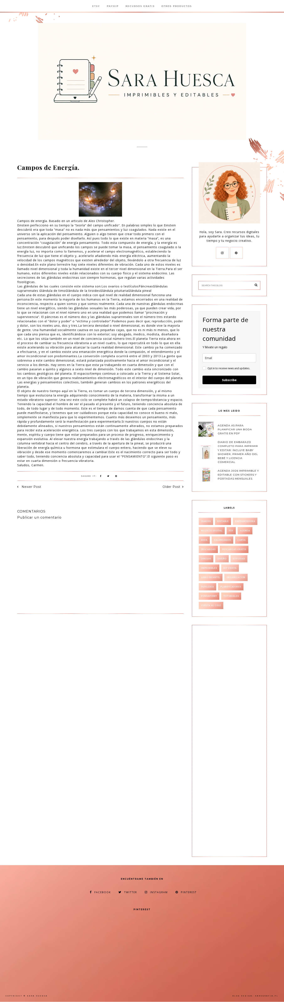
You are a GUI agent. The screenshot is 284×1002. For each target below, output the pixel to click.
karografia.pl (266, 996)
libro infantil (210, 577)
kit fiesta (230, 568)
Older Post (171, 487)
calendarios (222, 540)
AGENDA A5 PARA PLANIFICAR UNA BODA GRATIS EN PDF (235, 429)
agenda (245, 530)
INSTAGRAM (159, 892)
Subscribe (229, 380)
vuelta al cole (211, 605)
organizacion (236, 577)
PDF (231, 530)
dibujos (206, 558)
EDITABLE (223, 521)
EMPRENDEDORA (245, 521)
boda (204, 540)
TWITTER (130, 892)
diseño (221, 558)
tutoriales (231, 596)
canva (241, 540)
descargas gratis (234, 549)
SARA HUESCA (37, 996)
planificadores (230, 586)
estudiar (239, 558)
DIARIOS (206, 521)
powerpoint (209, 596)
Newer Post (31, 487)
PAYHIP (113, 6)
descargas (208, 549)
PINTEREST (189, 892)
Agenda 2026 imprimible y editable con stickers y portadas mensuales (238, 474)
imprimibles (209, 568)
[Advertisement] (52, 646)
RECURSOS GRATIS (140, 6)
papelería (207, 586)
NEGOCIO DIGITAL (211, 530)
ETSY (96, 6)
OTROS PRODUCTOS (177, 6)
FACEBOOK (102, 892)
